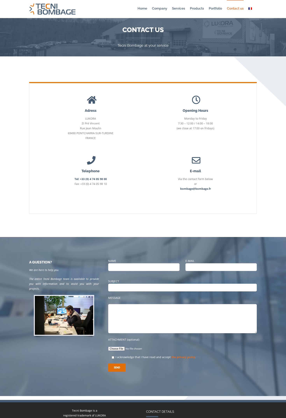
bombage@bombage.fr (195, 189)
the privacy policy (183, 357)
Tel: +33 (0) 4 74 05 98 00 (91, 179)
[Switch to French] (250, 8)
